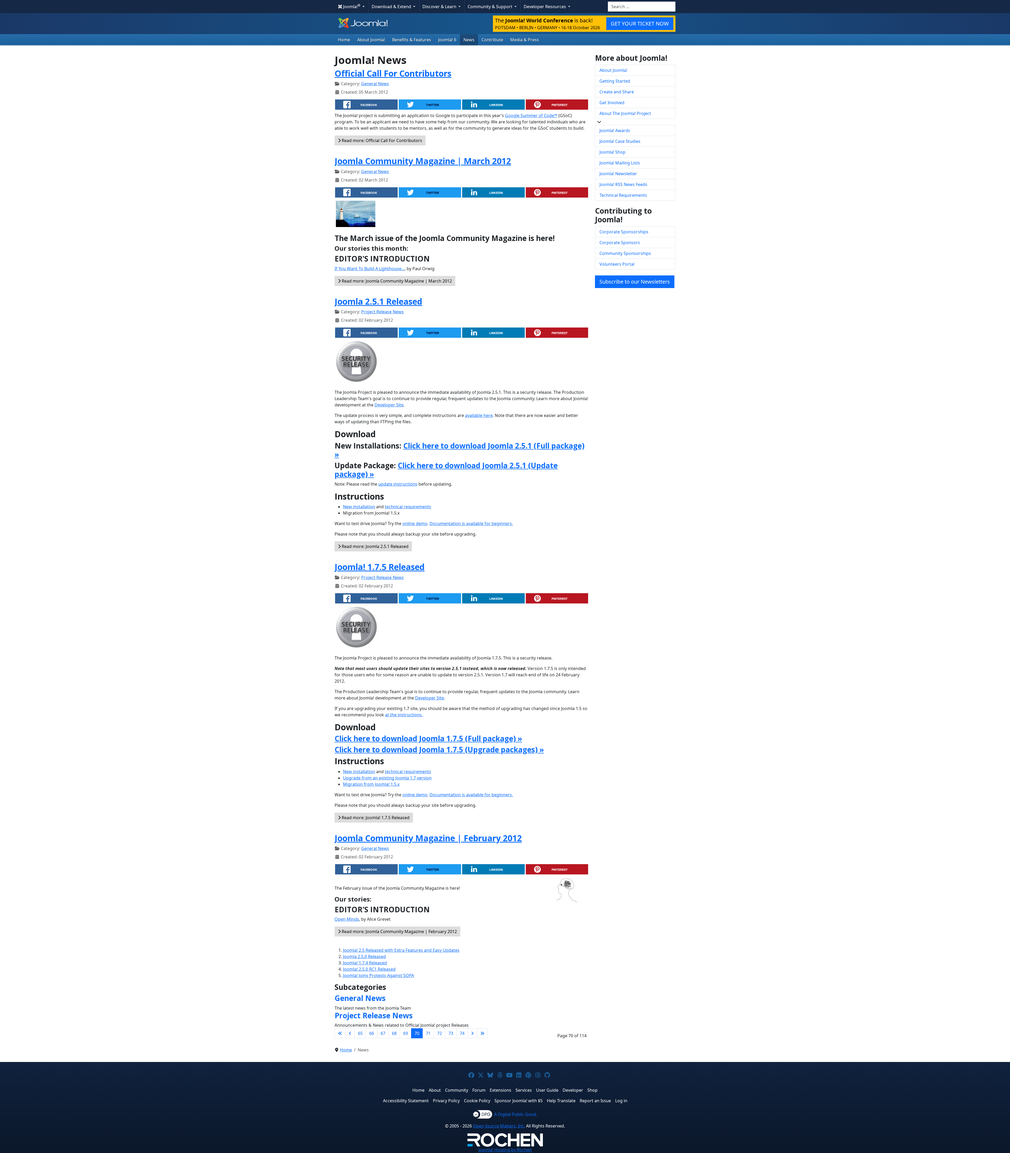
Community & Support (490, 6)
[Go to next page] (472, 1033)
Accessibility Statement (406, 1101)
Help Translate (561, 1101)
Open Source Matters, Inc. (499, 1126)
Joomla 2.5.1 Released (378, 301)
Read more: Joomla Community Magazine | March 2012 (396, 281)
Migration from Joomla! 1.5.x (371, 784)
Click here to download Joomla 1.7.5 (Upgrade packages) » (439, 749)
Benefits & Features (411, 40)
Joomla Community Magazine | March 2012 (423, 161)
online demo (414, 523)
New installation (359, 507)
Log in (621, 1101)
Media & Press (524, 40)
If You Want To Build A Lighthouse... (370, 268)
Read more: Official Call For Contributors (381, 140)
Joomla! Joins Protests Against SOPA (378, 975)
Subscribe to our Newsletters (634, 281)
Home (344, 40)
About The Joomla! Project (625, 113)
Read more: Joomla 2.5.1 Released (374, 546)
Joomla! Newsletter (618, 174)
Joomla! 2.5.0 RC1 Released (369, 969)
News (468, 40)
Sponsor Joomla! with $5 (518, 1101)
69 (405, 1033)
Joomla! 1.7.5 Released (380, 566)
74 (462, 1033)
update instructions (397, 484)
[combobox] (641, 7)
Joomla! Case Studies (619, 141)
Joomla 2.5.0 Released (364, 956)
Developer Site (389, 405)
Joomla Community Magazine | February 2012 (428, 838)
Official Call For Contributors (393, 73)
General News (375, 84)
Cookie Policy (477, 1101)
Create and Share (616, 92)
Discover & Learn (439, 6)
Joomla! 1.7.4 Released (365, 963)
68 (394, 1033)
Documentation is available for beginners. (471, 523)
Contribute (492, 40)
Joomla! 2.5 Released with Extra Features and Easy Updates (401, 950)
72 (439, 1033)
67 (383, 1033)
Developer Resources (545, 6)
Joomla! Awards (614, 130)
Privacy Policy (446, 1101)
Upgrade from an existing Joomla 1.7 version (387, 778)
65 (360, 1033)
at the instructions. (404, 715)
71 (428, 1033)
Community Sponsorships (625, 253)
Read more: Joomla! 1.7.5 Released (375, 817)
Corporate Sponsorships (623, 232)
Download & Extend (392, 6)
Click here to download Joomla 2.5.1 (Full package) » (459, 450)
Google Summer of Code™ (531, 115)
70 (417, 1033)
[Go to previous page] (350, 1033)
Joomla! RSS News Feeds (623, 184)
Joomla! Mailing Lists (619, 163)
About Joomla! (371, 40)
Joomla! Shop (612, 152)
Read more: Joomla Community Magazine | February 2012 (399, 931)
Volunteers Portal (616, 264)
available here (479, 415)
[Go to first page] (340, 1033)
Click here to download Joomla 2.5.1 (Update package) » (446, 469)
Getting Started (614, 81)
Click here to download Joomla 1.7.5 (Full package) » (428, 738)
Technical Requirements (623, 195)
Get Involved (611, 102)
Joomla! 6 (447, 40)
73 (450, 1033)
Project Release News (382, 312)
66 (371, 1033)
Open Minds (347, 919)
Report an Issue (595, 1101)
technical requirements (408, 507)
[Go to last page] (482, 1033)
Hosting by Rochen (505, 1150)
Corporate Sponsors (619, 242)
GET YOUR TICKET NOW (640, 23)
